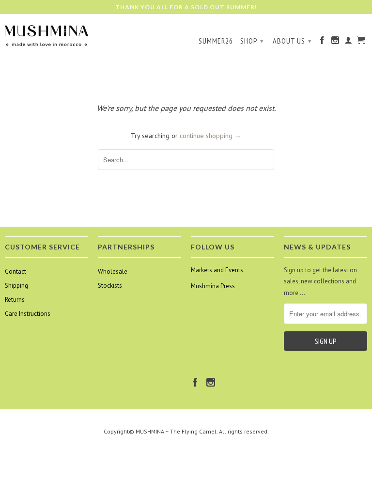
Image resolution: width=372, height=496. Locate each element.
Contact (15, 271)
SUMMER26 (216, 41)
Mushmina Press (213, 286)
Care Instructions (27, 314)
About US (292, 41)
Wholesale (112, 271)
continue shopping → (210, 135)
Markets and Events (217, 270)
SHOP (252, 41)
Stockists (110, 285)
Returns (15, 299)
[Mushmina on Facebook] (322, 42)
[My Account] (348, 42)
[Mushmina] (46, 35)
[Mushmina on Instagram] (335, 42)
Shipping (16, 285)
